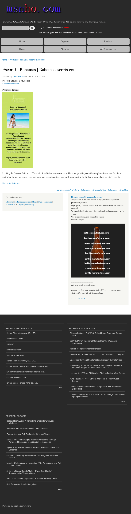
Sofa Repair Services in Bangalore (22, 484)
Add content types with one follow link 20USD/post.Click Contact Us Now (70, 32)
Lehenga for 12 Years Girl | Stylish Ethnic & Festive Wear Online (97, 373)
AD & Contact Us (108, 48)
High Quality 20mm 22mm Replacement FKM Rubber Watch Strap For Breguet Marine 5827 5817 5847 (96, 366)
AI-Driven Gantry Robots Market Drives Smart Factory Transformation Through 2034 (30, 471)
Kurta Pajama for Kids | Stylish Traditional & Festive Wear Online (94, 379)
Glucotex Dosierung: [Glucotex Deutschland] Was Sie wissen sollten (33, 456)
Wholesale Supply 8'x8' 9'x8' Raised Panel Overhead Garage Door (96, 334)
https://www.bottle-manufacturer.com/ (87, 196)
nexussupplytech (14, 349)
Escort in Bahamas (10, 83)
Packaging (29, 204)
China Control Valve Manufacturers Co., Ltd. (26, 371)
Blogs (22, 48)
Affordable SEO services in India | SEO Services (27, 428)
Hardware (48, 201)
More (60, 387)
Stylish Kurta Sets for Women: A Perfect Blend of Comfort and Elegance (33, 448)
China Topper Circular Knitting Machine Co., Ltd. (27, 366)
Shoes (34, 201)
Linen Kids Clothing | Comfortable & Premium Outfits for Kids (96, 359)
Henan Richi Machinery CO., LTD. (21, 333)
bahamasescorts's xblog (118, 189)
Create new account (55, 27)
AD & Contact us (78, 298)
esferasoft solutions (15, 338)
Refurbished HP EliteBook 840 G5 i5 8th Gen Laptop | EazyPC (97, 354)
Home (22, 41)
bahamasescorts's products (33, 59)
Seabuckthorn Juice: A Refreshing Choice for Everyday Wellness (30, 421)
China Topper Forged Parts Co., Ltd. (22, 382)
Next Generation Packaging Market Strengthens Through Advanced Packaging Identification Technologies (31, 440)
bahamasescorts (19, 76)
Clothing (9, 201)
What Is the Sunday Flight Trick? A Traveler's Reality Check (32, 478)
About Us (65, 48)
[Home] (32, 9)
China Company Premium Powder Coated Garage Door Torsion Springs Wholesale (97, 395)
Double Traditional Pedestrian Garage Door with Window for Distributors (96, 387)
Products (108, 41)
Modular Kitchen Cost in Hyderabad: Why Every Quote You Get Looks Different (34, 464)
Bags (40, 201)
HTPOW (10, 344)
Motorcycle (10, 204)
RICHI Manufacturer (15, 355)
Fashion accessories (22, 201)
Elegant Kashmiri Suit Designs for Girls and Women (29, 434)
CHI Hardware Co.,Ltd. (16, 377)
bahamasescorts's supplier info (93, 189)
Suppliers (65, 41)
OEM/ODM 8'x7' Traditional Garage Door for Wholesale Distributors (93, 341)
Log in (41, 27)
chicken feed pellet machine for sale (85, 348)
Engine (21, 204)
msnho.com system (22, 505)
